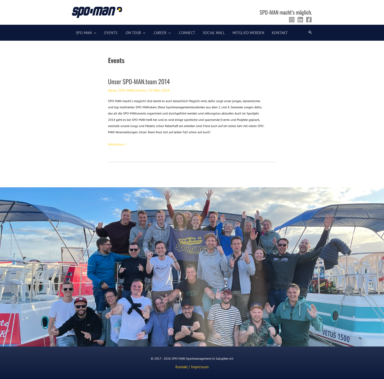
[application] (94, 33)
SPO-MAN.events (132, 90)
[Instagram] (292, 20)
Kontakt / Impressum (192, 366)
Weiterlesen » (117, 144)
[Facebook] (309, 20)
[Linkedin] (300, 20)
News (112, 90)
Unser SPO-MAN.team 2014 (139, 81)
